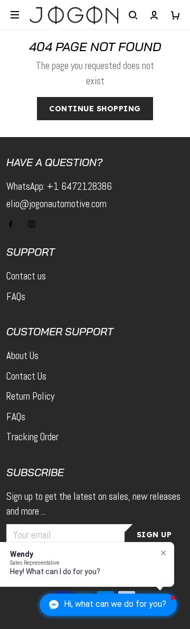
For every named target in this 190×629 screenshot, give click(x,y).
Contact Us (26, 376)
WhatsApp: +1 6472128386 (59, 186)
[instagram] (34, 224)
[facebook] (13, 224)
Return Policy (30, 396)
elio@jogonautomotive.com (56, 203)
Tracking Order (32, 436)
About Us (22, 355)
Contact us (26, 276)
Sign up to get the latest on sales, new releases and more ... (93, 504)
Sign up (154, 534)
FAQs (15, 296)
